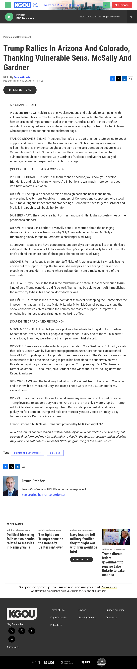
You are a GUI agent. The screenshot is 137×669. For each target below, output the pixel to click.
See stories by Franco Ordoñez (43, 495)
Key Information (58, 617)
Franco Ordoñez (23, 77)
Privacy (82, 610)
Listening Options (87, 617)
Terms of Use (57, 610)
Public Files (56, 625)
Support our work (115, 610)
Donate (123, 5)
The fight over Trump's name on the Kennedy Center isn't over (50, 541)
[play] (9, 17)
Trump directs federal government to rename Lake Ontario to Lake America (113, 564)
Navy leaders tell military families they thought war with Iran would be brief (83, 543)
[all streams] (132, 16)
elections (55, 453)
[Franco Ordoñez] (10, 486)
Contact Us (111, 617)
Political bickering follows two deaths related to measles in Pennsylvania (21, 541)
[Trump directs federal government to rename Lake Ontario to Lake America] (116, 537)
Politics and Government (17, 37)
